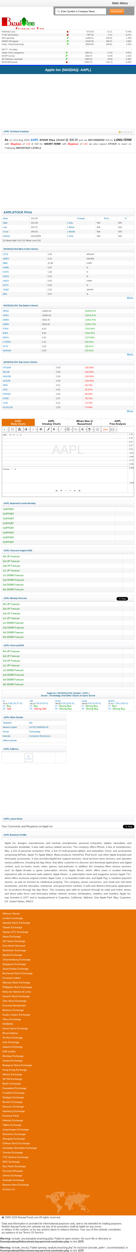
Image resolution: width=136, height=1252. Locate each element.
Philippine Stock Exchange (17, 987)
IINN (5, 294)
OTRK (6, 398)
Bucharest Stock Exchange (17, 973)
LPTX (5, 254)
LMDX (6, 281)
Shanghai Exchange (13, 1138)
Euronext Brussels (12, 1170)
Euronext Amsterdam (14, 1005)
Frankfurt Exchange (13, 1092)
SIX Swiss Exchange (13, 941)
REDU (6, 337)
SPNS (6, 311)
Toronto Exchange (12, 1152)
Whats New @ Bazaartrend (84, 422)
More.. (130, 297)
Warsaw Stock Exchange (16, 982)
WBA (5, 263)
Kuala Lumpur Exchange (16, 1014)
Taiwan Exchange (12, 927)
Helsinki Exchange (12, 1120)
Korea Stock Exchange (15, 1028)
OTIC (5, 389)
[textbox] (80, 11)
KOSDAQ (7, 1023)
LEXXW (6, 381)
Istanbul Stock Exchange (16, 922)
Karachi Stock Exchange (16, 996)
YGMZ (6, 289)
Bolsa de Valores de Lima (16, 991)
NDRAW (7, 350)
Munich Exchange (12, 1102)
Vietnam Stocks (11, 913)
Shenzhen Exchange (14, 1134)
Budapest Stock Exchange (17, 1065)
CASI (5, 403)
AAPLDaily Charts (18, 422)
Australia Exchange (13, 1180)
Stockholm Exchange (14, 950)
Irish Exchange (10, 1042)
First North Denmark (13, 945)
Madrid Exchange (12, 954)
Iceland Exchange (12, 1060)
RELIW (6, 372)
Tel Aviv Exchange (12, 1037)
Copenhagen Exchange (15, 1129)
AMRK (6, 320)
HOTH (6, 272)
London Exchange (12, 918)
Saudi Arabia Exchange (15, 968)
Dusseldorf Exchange (14, 1088)
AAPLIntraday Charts (51, 422)
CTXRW (7, 342)
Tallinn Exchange (11, 1125)
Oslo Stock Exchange (14, 1000)
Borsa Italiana (10, 1033)
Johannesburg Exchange (16, 959)
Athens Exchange (12, 1074)
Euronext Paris (10, 1115)
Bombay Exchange (13, 1056)
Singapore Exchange (14, 964)
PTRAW (6, 394)
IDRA (5, 333)
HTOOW (7, 367)
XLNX (64, 705)
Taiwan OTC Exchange (15, 932)
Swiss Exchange (11, 936)
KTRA (5, 328)
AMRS (6, 259)
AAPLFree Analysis (118, 422)
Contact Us (8, 1189)
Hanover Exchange (13, 1106)
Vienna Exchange (12, 1175)
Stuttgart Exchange (13, 1097)
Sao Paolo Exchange (14, 1166)
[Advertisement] (68, 100)
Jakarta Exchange (12, 1046)
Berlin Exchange (11, 1083)
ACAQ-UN (8, 407)
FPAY (5, 385)
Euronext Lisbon (11, 977)
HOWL (6, 267)
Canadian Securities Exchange (19, 1147)
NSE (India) (8, 1051)
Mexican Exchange (13, 1010)
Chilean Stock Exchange (16, 1143)
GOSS (6, 276)
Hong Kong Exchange (14, 1069)
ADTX (5, 285)
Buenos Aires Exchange (15, 1184)
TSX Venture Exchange (15, 1157)
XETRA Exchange (12, 1079)
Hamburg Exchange (13, 1111)
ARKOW (7, 376)
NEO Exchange (11, 1161)
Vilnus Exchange (11, 1019)
